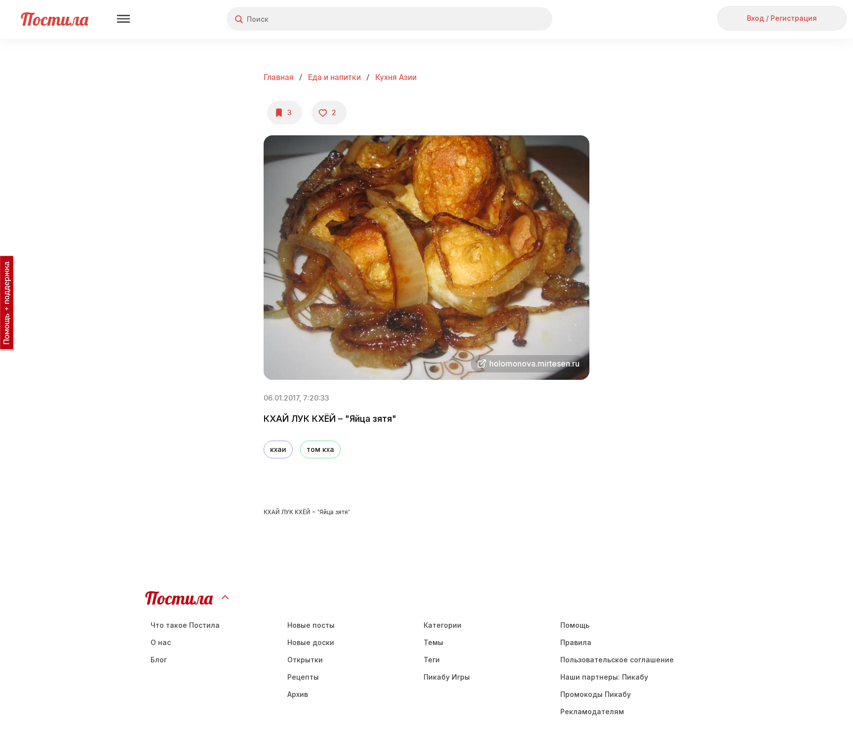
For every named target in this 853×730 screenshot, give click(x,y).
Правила (575, 642)
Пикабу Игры (447, 677)
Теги (432, 659)
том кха (320, 449)
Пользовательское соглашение (617, 659)
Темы (433, 642)
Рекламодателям (592, 711)
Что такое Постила (185, 625)
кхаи (278, 449)
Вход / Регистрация (782, 18)
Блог (159, 659)
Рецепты (303, 677)
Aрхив (297, 694)
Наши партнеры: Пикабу (604, 677)
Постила (54, 19)
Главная (279, 77)
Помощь (574, 625)
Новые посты (311, 625)
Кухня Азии (396, 77)
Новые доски (310, 642)
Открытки (305, 659)
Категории (443, 625)
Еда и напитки (334, 77)
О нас (161, 642)
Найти (508, 19)
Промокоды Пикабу (595, 694)
